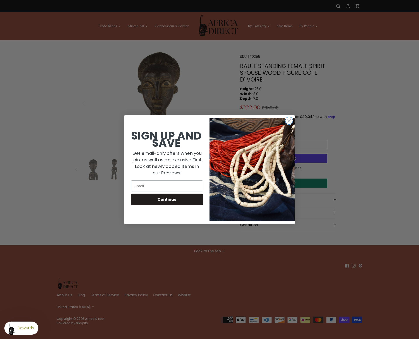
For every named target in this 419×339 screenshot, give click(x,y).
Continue (167, 199)
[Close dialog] (289, 120)
